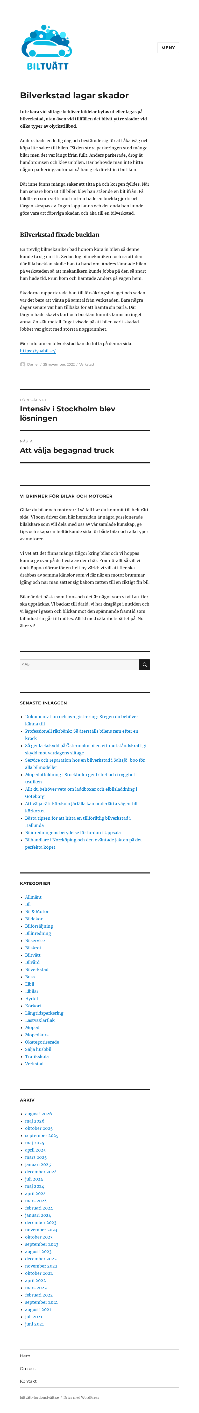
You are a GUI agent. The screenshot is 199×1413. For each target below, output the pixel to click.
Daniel (33, 364)
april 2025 (35, 1150)
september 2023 (41, 1244)
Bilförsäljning (39, 926)
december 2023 (40, 1222)
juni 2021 (34, 1324)
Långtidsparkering (44, 1013)
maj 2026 (35, 1121)
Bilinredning (38, 933)
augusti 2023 (38, 1251)
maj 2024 (34, 1186)
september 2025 (42, 1135)
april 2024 (35, 1193)
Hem (25, 1355)
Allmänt (33, 897)
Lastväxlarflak (40, 1020)
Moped (32, 1027)
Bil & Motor (37, 911)
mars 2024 (36, 1200)
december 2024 (41, 1171)
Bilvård (32, 962)
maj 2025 (34, 1142)
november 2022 (41, 1266)
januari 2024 (38, 1215)
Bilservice (35, 940)
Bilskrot (33, 947)
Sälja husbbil (38, 1049)
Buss (30, 976)
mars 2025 (36, 1157)
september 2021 (41, 1302)
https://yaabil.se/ (38, 350)
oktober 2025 (39, 1128)
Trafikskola (37, 1056)
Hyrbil (31, 998)
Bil (28, 904)
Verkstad (86, 364)
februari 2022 (39, 1295)
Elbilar (31, 991)
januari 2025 (38, 1164)
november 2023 (41, 1229)
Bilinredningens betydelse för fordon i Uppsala (73, 832)
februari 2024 (39, 1208)
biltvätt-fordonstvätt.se (39, 1397)
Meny (168, 47)
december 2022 (41, 1258)
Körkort (33, 1005)
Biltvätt (33, 955)
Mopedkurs (36, 1034)
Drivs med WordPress (81, 1397)
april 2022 (35, 1280)
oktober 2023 (39, 1237)
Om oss (27, 1368)
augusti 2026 (38, 1113)
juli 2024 (34, 1179)
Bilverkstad (36, 969)
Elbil (29, 984)
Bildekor (33, 918)
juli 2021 (33, 1316)
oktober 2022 (39, 1273)
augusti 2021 (38, 1309)
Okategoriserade (42, 1042)
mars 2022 (36, 1287)
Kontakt (28, 1381)
